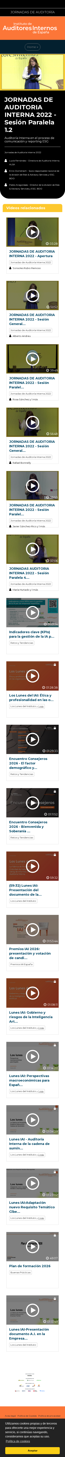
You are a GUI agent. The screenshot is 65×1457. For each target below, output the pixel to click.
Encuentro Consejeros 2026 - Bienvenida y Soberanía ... (28, 826)
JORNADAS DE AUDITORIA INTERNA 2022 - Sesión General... (32, 319)
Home (32, 47)
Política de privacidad (49, 1415)
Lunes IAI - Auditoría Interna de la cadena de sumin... (29, 1143)
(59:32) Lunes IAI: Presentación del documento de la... (25, 890)
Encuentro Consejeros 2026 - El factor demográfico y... (28, 763)
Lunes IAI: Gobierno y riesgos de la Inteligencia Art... (31, 1017)
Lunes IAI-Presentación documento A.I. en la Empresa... (29, 1334)
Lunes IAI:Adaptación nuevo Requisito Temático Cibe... (32, 1207)
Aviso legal (10, 1415)
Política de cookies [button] (18, 1441)
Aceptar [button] (32, 1450)
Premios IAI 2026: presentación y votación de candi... (30, 953)
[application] (32, 72)
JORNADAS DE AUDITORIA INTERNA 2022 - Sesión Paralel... (32, 382)
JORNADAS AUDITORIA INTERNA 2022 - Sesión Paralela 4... (29, 573)
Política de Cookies (27, 1415)
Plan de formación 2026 (30, 1266)
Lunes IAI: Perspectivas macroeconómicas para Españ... (29, 1080)
